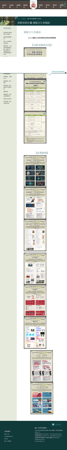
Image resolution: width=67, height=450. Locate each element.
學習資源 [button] (41, 6)
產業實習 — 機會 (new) (7, 77)
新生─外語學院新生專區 (7, 42)
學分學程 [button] (48, 6)
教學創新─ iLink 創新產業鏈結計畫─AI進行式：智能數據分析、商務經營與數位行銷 (7, 50)
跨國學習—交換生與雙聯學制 (7, 95)
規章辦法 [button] (25, 6)
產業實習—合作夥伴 (7, 81)
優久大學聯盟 (7, 441)
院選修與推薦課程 (7, 37)
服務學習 (5, 91)
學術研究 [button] (55, 6)
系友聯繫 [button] (11, 6)
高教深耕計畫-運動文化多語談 (7, 33)
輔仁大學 (6, 434)
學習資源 (23, 18)
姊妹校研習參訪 (7, 98)
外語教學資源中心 (8, 436)
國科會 (6, 438)
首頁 (18, 18)
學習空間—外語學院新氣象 (7, 102)
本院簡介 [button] (18, 6)
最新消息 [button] (4, 6)
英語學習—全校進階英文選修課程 (7, 87)
